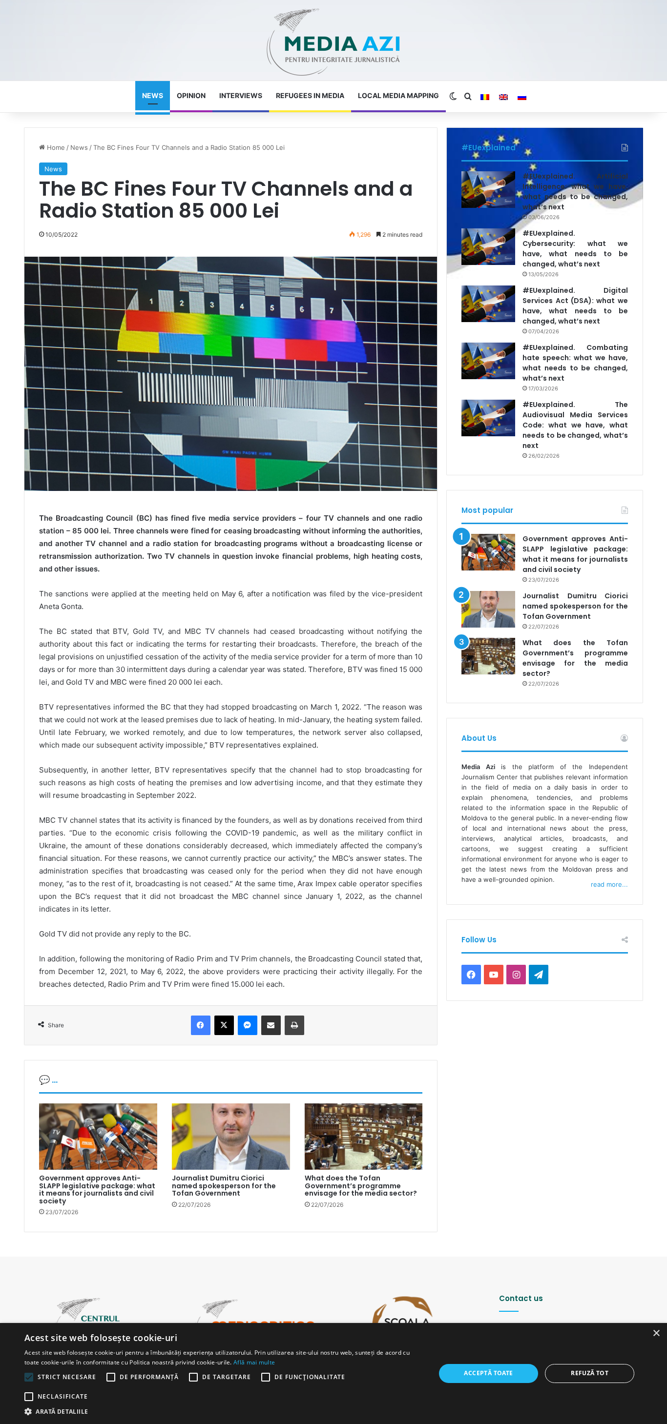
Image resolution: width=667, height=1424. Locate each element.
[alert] (333, 1373)
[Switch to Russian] (522, 97)
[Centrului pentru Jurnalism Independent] (333, 43)
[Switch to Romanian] (485, 97)
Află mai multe (254, 1362)
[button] (223, 1411)
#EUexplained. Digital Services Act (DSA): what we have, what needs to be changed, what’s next (575, 305)
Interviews (240, 95)
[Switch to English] (503, 97)
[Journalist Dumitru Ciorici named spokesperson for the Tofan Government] (231, 1136)
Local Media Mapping (398, 95)
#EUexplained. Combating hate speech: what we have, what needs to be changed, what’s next (575, 363)
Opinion (191, 95)
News (152, 95)
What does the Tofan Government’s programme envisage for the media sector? (361, 1185)
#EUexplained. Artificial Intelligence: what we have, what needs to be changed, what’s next (575, 191)
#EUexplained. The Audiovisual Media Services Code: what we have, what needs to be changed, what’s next (575, 425)
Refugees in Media (310, 95)
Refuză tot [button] (589, 1373)
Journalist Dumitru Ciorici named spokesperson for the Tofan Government (224, 1185)
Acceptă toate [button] (488, 1373)
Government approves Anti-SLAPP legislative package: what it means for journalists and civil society (97, 1189)
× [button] (656, 1333)
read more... (609, 884)
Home (55, 147)
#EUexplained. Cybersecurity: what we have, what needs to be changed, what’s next (575, 248)
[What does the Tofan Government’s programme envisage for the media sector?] (364, 1136)
